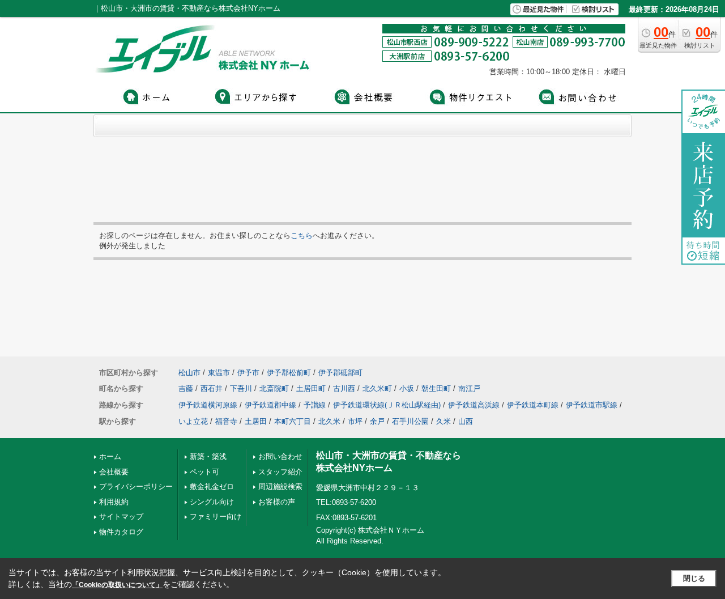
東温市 (219, 372)
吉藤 (185, 388)
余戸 (377, 421)
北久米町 (377, 388)
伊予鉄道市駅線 (591, 405)
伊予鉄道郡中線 (270, 405)
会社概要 (114, 472)
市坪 (355, 421)
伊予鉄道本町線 (532, 405)
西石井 (212, 388)
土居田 (256, 421)
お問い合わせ (280, 456)
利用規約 (114, 502)
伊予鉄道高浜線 (474, 405)
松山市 (189, 372)
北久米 (329, 421)
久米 (443, 421)
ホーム (110, 456)
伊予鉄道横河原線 (207, 405)
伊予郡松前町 (289, 372)
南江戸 (469, 388)
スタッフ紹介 (280, 472)
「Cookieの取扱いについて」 (117, 585)
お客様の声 (276, 502)
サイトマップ (121, 516)
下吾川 (241, 388)
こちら (302, 235)
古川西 (344, 388)
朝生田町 (436, 388)
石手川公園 (410, 421)
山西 (465, 421)
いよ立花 (193, 421)
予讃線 (315, 405)
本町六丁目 (292, 421)
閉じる (694, 578)
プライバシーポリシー (136, 486)
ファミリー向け (215, 516)
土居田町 (311, 388)
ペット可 (204, 472)
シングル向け (212, 502)
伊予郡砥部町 (340, 372)
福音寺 (226, 421)
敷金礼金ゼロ (212, 486)
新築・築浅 (208, 456)
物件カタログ (121, 532)
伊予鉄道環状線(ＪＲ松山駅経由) (387, 405)
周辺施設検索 (280, 486)
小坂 (406, 388)
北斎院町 (274, 388)
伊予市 (248, 372)
